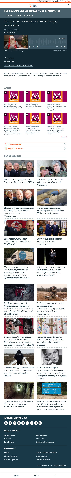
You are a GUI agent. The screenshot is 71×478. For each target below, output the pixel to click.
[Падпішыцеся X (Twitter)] (14, 423)
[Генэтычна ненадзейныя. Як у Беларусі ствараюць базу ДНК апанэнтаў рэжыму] (52, 197)
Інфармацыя (28, 16)
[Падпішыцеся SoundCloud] (27, 423)
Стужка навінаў (9, 435)
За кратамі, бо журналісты (45, 442)
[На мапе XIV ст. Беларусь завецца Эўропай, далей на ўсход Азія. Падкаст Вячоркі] (57, 118)
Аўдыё (18, 16)
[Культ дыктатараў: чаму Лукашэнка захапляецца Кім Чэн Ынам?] (19, 228)
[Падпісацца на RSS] (40, 423)
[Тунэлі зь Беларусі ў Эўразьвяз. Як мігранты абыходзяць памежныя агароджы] (19, 390)
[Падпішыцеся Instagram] (31, 423)
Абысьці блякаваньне (11, 456)
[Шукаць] (55, 475)
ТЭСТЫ (36, 475)
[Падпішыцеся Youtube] (19, 423)
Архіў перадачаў (41, 435)
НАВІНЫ (16, 475)
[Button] (9, 58)
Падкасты (7, 438)
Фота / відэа (40, 438)
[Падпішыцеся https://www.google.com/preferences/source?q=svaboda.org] (6, 423)
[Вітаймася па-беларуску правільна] (35, 96)
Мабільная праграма (11, 459)
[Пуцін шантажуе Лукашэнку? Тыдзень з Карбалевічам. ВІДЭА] (19, 168)
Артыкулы (9, 16)
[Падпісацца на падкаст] (23, 423)
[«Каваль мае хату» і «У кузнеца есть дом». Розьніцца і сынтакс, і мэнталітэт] (35, 118)
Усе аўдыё (64, 137)
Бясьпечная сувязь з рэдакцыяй (46, 452)
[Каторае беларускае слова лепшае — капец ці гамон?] (14, 96)
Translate (67, 1)
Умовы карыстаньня (43, 459)
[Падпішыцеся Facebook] (10, 423)
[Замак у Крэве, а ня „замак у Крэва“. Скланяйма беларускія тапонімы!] (57, 96)
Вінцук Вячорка (9, 32)
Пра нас (6, 452)
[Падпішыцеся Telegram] (36, 423)
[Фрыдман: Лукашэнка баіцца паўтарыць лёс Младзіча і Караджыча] (52, 168)
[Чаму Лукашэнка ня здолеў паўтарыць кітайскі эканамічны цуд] (52, 228)
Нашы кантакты (41, 456)
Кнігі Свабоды (9, 442)
